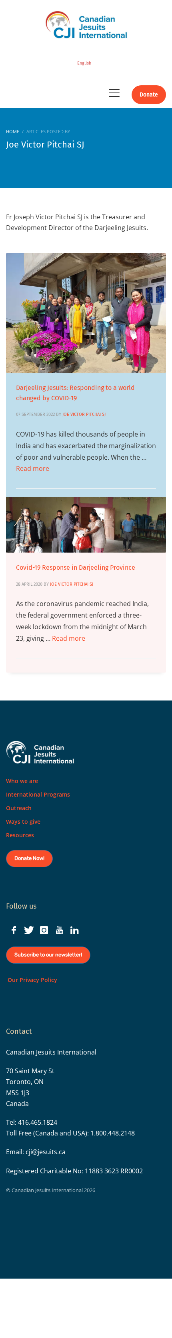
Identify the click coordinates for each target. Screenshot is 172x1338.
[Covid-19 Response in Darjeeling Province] (86, 524)
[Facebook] (13, 930)
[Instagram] (44, 930)
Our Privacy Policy (31, 980)
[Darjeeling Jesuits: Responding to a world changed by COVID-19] (86, 313)
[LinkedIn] (74, 930)
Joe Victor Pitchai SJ (85, 414)
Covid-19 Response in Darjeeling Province (75, 567)
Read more (32, 468)
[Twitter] (28, 930)
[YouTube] (59, 930)
